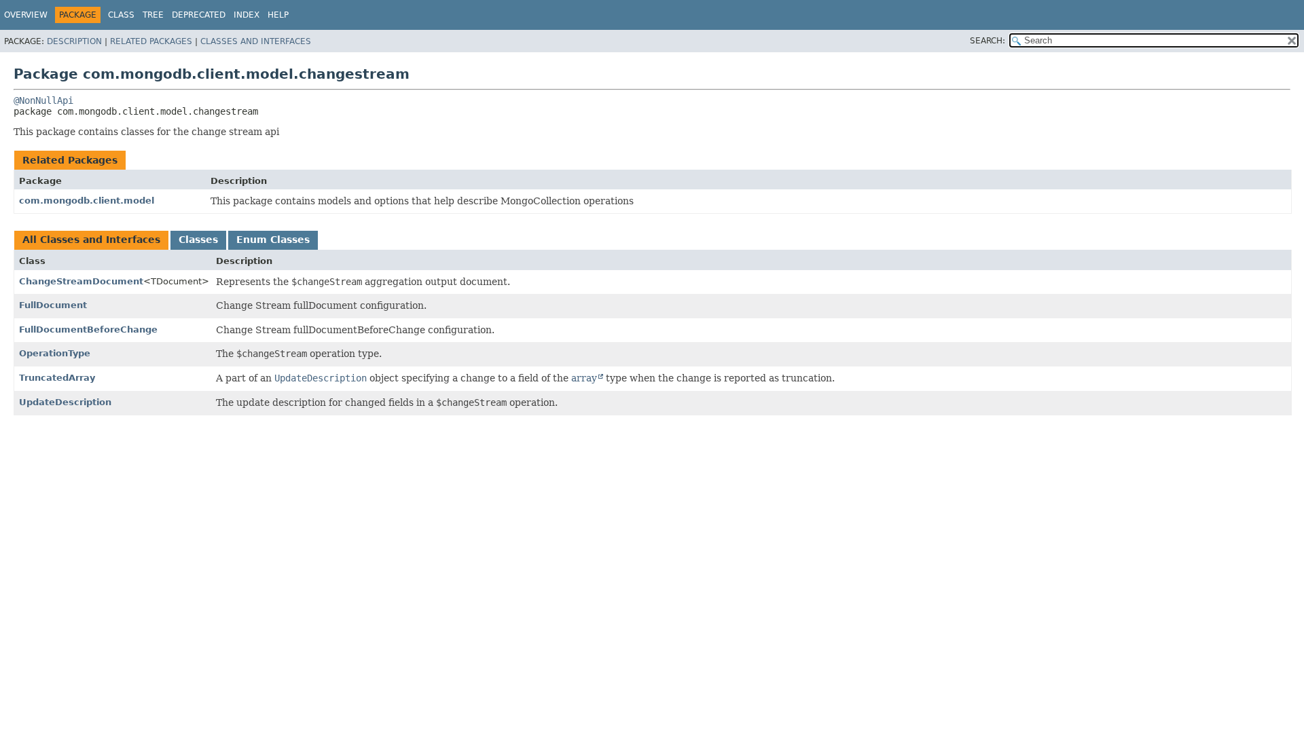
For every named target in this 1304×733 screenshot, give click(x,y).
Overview (26, 15)
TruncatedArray (57, 378)
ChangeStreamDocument (81, 281)
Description (74, 41)
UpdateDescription (65, 402)
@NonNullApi (43, 100)
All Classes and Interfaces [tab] (91, 239)
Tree (153, 15)
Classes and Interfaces (255, 41)
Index (246, 15)
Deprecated (198, 15)
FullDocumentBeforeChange (88, 329)
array (584, 378)
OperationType (54, 353)
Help (278, 15)
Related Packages (151, 41)
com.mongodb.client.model (86, 200)
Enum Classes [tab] (273, 239)
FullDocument (53, 305)
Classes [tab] (198, 239)
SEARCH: (987, 40)
